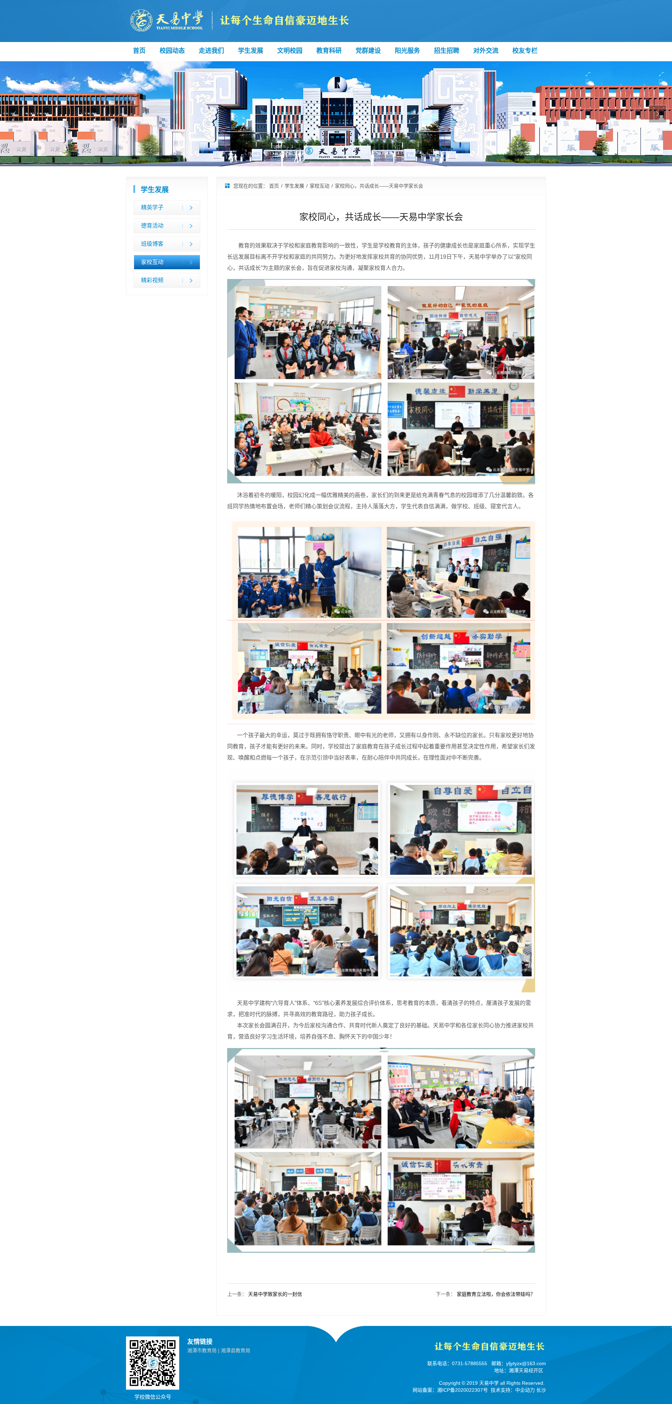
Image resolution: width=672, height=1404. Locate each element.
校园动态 (172, 50)
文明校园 (289, 50)
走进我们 (211, 50)
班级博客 (152, 244)
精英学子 (152, 207)
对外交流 (485, 50)
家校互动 (152, 262)
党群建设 (368, 50)
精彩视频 (152, 280)
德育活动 (152, 226)
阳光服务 (407, 50)
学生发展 (250, 50)
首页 (139, 50)
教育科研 (329, 50)
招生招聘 (446, 50)
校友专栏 (525, 50)
